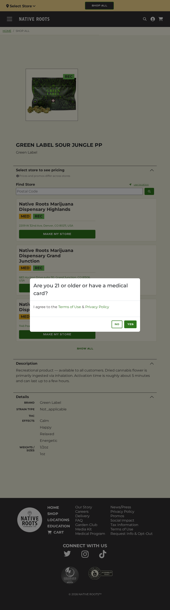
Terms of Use (69, 307)
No (117, 324)
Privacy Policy (97, 307)
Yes (130, 324)
